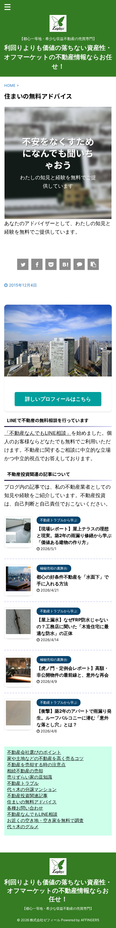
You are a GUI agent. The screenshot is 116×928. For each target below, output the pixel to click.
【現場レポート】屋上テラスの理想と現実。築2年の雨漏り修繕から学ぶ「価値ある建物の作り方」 (74, 535)
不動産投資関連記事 (27, 795)
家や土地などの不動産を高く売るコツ (45, 758)
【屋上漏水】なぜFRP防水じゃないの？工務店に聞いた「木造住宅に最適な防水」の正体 (73, 626)
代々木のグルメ (23, 826)
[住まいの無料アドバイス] (65, 264)
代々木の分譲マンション (32, 789)
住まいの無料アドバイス (32, 802)
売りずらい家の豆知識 (29, 777)
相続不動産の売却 (25, 771)
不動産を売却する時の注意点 (36, 764)
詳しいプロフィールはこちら (58, 399)
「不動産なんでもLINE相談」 (37, 433)
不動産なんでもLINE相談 (32, 814)
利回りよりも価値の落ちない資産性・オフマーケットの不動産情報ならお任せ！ (58, 57)
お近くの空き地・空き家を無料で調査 (45, 820)
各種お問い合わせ (25, 808)
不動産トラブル (23, 783)
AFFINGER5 (90, 920)
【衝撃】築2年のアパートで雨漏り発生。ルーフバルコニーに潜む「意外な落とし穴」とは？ (74, 717)
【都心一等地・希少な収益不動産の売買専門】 (58, 908)
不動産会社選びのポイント (34, 752)
